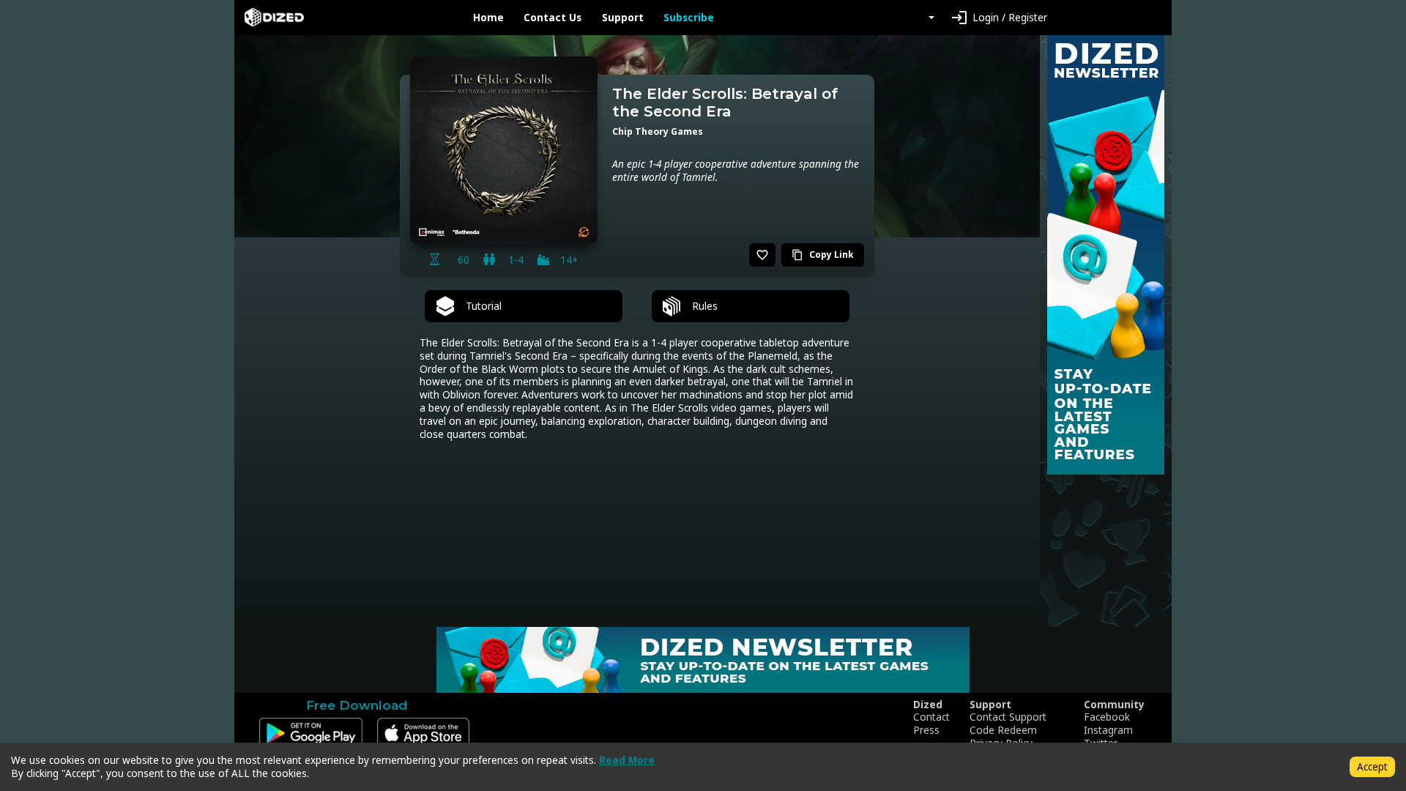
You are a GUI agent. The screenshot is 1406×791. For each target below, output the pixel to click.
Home (488, 17)
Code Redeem (1003, 730)
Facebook (1107, 717)
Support (623, 17)
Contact (931, 717)
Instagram (1108, 730)
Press (926, 730)
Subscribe (688, 17)
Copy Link (823, 254)
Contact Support (1008, 717)
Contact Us (552, 17)
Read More (627, 760)
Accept (1372, 766)
